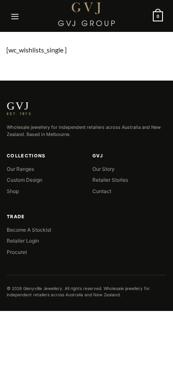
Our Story (103, 169)
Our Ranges (20, 169)
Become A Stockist (29, 230)
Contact (101, 191)
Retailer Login (23, 241)
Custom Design (24, 180)
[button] (15, 16)
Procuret (17, 252)
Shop (13, 191)
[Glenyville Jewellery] (86, 14)
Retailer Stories (110, 180)
